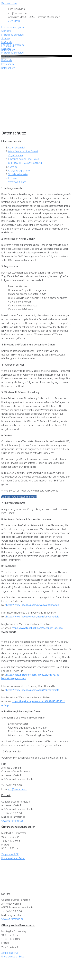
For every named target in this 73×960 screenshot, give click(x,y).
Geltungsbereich (16, 147)
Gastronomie (8, 880)
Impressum (7, 883)
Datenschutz (8, 887)
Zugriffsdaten (15, 155)
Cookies (12, 166)
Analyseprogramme (19, 170)
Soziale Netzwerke (18, 174)
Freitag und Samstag (12, 868)
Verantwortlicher (17, 182)
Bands (4, 876)
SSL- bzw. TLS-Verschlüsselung (25, 163)
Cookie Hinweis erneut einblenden (19, 496)
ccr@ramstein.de (17, 789)
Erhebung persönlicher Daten (23, 159)
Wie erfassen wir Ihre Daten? (23, 151)
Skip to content (9, 3)
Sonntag (6, 872)
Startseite (6, 864)
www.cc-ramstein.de (12, 820)
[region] (36, 93)
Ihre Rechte (14, 178)
